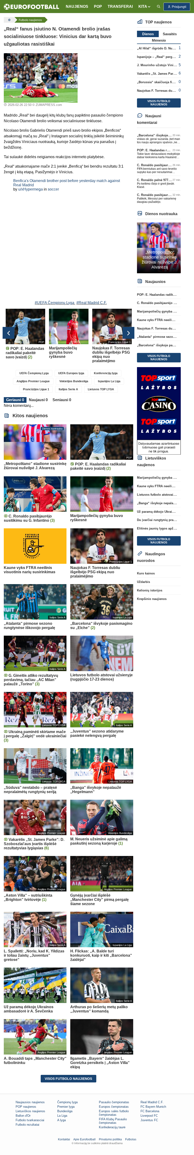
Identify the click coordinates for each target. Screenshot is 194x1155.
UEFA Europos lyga (71, 373)
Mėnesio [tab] (159, 40)
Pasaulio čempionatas (114, 1102)
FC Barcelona (150, 1111)
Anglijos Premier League (33, 381)
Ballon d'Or (23, 1115)
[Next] (128, 333)
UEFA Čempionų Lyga (34, 373)
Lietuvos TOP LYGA (101, 389)
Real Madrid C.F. (152, 1102)
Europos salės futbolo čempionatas (114, 1112)
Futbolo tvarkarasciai (30, 1120)
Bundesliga (64, 1111)
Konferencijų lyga (106, 373)
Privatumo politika (110, 1139)
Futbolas (130, 1139)
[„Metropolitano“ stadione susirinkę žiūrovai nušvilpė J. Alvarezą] (159, 248)
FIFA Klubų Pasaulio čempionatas (113, 1121)
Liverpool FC (149, 1115)
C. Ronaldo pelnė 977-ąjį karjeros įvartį (165, 180)
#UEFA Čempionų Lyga (54, 303)
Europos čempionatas (114, 1106)
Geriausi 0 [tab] (15, 400)
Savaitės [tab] (170, 34)
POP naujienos (26, 1106)
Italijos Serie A (68, 389)
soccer (53, 189)
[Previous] (8, 333)
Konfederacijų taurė (112, 1127)
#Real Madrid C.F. (91, 303)
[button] (145, 7)
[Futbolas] (9, 20)
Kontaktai (64, 1139)
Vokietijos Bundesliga (73, 381)
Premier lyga (66, 1106)
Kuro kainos (146, 573)
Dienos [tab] (148, 34)
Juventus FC (149, 1120)
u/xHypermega (30, 189)
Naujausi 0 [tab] (38, 400)
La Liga (62, 1115)
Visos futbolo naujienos (68, 1079)
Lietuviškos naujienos (30, 1111)
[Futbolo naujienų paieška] (158, 7)
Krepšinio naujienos (152, 599)
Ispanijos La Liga (109, 381)
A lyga (61, 1120)
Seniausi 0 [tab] (62, 400)
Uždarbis (143, 582)
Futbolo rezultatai (27, 1124)
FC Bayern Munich (153, 1106)
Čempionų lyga (67, 1102)
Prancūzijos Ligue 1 (36, 389)
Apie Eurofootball (84, 1139)
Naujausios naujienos (30, 1102)
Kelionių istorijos (149, 590)
